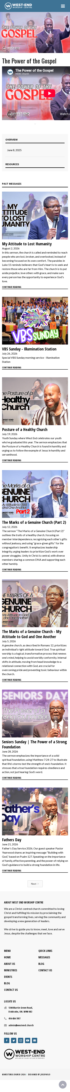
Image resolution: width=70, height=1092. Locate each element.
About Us (9, 964)
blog (7, 983)
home (7, 957)
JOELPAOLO (45, 1074)
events (8, 976)
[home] (18, 6)
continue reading (11, 287)
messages (44, 957)
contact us (11, 989)
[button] (63, 6)
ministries (10, 970)
